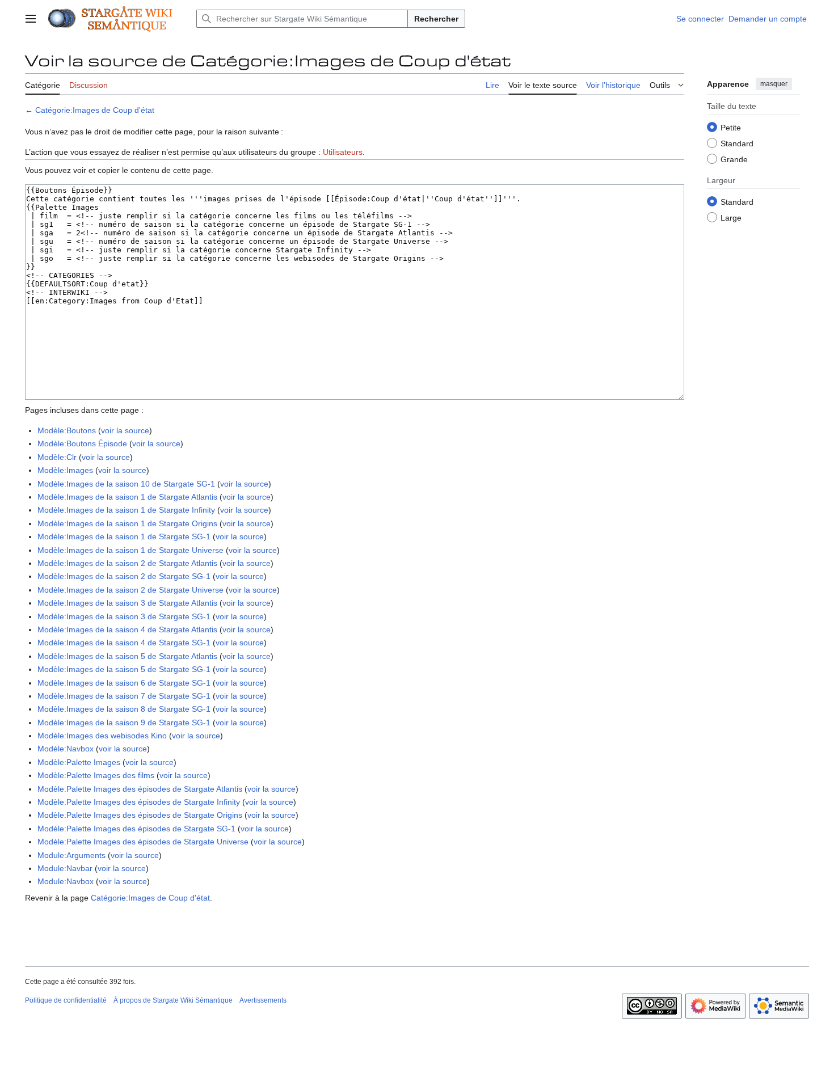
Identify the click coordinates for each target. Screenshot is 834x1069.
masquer (773, 84)
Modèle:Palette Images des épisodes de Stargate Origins (139, 814)
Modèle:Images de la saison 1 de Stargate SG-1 (123, 536)
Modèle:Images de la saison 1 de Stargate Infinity (126, 509)
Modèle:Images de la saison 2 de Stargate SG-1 (123, 576)
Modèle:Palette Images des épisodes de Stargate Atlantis (139, 788)
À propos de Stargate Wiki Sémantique (173, 1000)
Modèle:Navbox (65, 748)
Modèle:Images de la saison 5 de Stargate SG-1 (123, 669)
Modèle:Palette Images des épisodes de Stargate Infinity (138, 801)
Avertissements (263, 1000)
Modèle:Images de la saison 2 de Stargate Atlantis (127, 563)
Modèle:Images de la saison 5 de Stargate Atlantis (127, 656)
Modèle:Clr (57, 457)
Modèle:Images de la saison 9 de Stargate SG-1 (123, 722)
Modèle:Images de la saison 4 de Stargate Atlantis (127, 629)
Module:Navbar (64, 868)
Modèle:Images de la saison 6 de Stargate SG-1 (123, 682)
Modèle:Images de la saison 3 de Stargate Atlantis (127, 602)
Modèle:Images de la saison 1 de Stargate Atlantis (127, 496)
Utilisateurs (343, 152)
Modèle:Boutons (66, 430)
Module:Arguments (71, 855)
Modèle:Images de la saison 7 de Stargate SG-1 (123, 695)
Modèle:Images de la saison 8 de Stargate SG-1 (123, 708)
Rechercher (436, 18)
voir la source (125, 430)
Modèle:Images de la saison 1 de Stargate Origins (127, 523)
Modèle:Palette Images (78, 762)
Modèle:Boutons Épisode (82, 443)
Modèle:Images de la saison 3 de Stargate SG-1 (123, 616)
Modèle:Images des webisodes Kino (102, 735)
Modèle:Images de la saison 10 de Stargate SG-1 (126, 483)
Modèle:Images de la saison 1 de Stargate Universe (130, 550)
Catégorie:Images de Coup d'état (94, 110)
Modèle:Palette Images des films (95, 775)
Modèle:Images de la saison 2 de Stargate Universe (130, 589)
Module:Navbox (65, 881)
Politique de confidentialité (66, 1000)
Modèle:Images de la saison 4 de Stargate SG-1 (123, 642)
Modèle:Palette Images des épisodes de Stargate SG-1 (136, 828)
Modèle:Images (65, 470)
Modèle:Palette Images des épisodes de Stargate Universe (142, 841)
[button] (31, 19)
